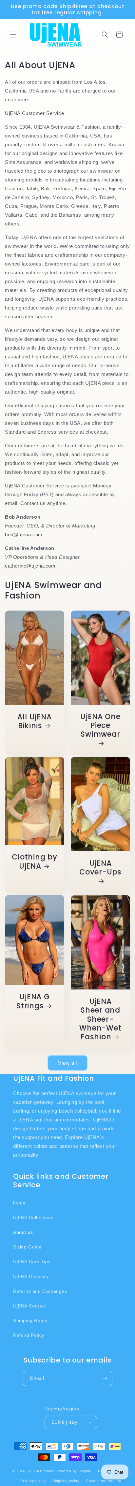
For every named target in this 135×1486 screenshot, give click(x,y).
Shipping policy (66, 1481)
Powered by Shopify (74, 1471)
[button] (13, 34)
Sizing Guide (27, 1246)
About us (23, 1232)
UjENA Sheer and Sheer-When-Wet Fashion (100, 1019)
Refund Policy (28, 1335)
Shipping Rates (30, 1320)
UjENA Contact (29, 1305)
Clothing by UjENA (34, 862)
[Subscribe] (105, 1378)
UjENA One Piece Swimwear (100, 725)
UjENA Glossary (30, 1276)
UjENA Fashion (41, 1471)
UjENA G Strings (33, 1001)
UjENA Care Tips (31, 1261)
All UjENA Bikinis (34, 721)
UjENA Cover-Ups (100, 868)
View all (67, 1063)
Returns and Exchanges (40, 1291)
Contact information (103, 1481)
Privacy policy (33, 1481)
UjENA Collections (33, 1217)
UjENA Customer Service (34, 113)
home (19, 1202)
